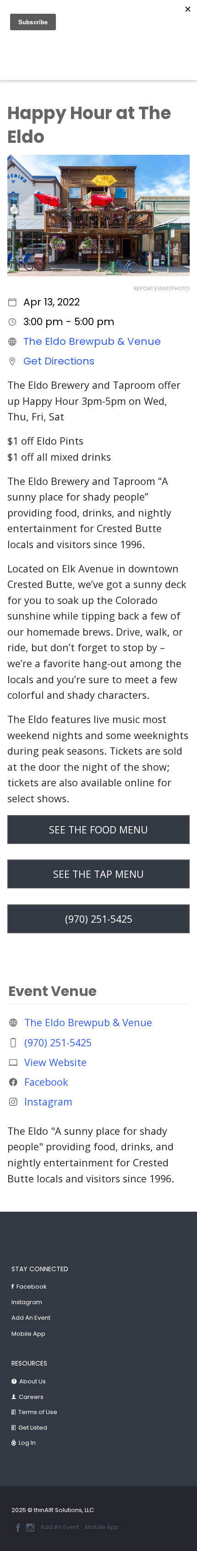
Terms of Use (37, 1412)
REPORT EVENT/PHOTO (162, 288)
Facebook (46, 1081)
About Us (32, 1381)
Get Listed (32, 1427)
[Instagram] (30, 1527)
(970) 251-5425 (58, 1042)
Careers (31, 1397)
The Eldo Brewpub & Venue (92, 341)
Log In (27, 1442)
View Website (55, 1062)
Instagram (48, 1101)
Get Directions (58, 361)
